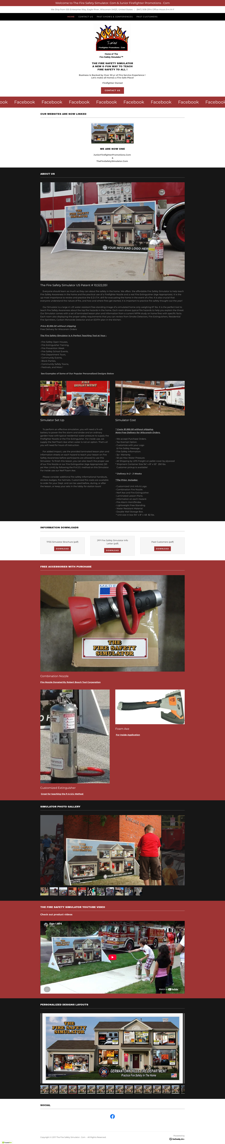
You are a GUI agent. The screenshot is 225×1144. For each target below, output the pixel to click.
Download (62, 549)
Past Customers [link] (147, 17)
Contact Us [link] (85, 17)
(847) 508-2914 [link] (144, 9)
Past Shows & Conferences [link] (115, 17)
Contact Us (112, 90)
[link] (112, 42)
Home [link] (71, 17)
